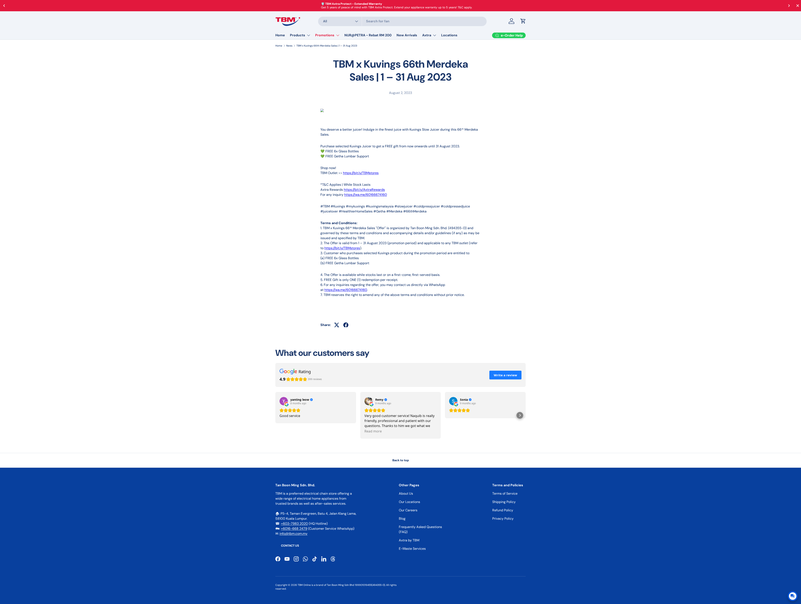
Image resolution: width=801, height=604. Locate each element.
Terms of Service (505, 493)
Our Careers (408, 510)
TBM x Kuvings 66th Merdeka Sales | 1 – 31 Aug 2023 (326, 45)
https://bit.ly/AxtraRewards (364, 189)
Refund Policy (502, 510)
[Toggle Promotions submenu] (337, 35)
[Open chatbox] (793, 596)
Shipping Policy (504, 502)
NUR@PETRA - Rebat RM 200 (368, 35)
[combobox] (402, 21)
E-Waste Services (412, 548)
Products (297, 35)
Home (280, 35)
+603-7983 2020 (294, 523)
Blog (402, 518)
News (289, 45)
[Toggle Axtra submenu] (434, 35)
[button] (523, 21)
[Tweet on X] (336, 325)
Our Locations (409, 502)
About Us (406, 493)
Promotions (324, 35)
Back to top (400, 460)
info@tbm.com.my (293, 533)
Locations (449, 35)
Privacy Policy (503, 518)
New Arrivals (407, 35)
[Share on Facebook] (345, 325)
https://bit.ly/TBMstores (361, 173)
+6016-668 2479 (294, 528)
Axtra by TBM (409, 540)
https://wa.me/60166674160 (365, 194)
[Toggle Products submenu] (308, 35)
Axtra (426, 35)
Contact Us (290, 545)
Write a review (505, 375)
